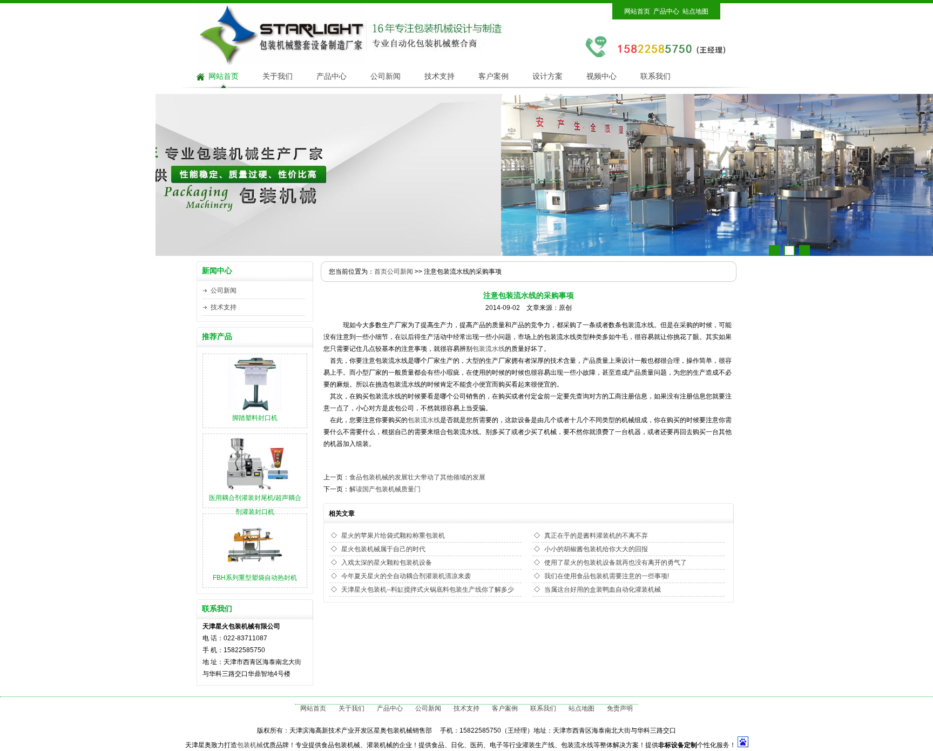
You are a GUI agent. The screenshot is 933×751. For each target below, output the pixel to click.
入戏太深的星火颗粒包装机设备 (386, 562)
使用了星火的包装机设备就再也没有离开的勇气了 (615, 562)
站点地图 (695, 11)
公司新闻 (385, 76)
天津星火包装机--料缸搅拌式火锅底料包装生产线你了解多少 (427, 589)
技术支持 (439, 76)
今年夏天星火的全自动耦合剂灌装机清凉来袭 (406, 576)
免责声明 (620, 708)
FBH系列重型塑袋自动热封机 (255, 577)
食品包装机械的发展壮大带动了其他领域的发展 (417, 477)
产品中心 (666, 11)
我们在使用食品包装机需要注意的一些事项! (606, 576)
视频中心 (601, 76)
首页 (380, 271)
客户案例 (493, 76)
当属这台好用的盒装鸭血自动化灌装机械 (602, 589)
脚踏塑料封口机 (255, 418)
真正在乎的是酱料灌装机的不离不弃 (596, 535)
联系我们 (655, 76)
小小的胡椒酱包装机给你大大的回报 (596, 549)
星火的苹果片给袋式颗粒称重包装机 (393, 535)
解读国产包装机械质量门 (385, 489)
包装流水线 (488, 349)
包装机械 (250, 745)
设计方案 (547, 76)
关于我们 (277, 76)
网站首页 (637, 11)
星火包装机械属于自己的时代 (383, 549)
